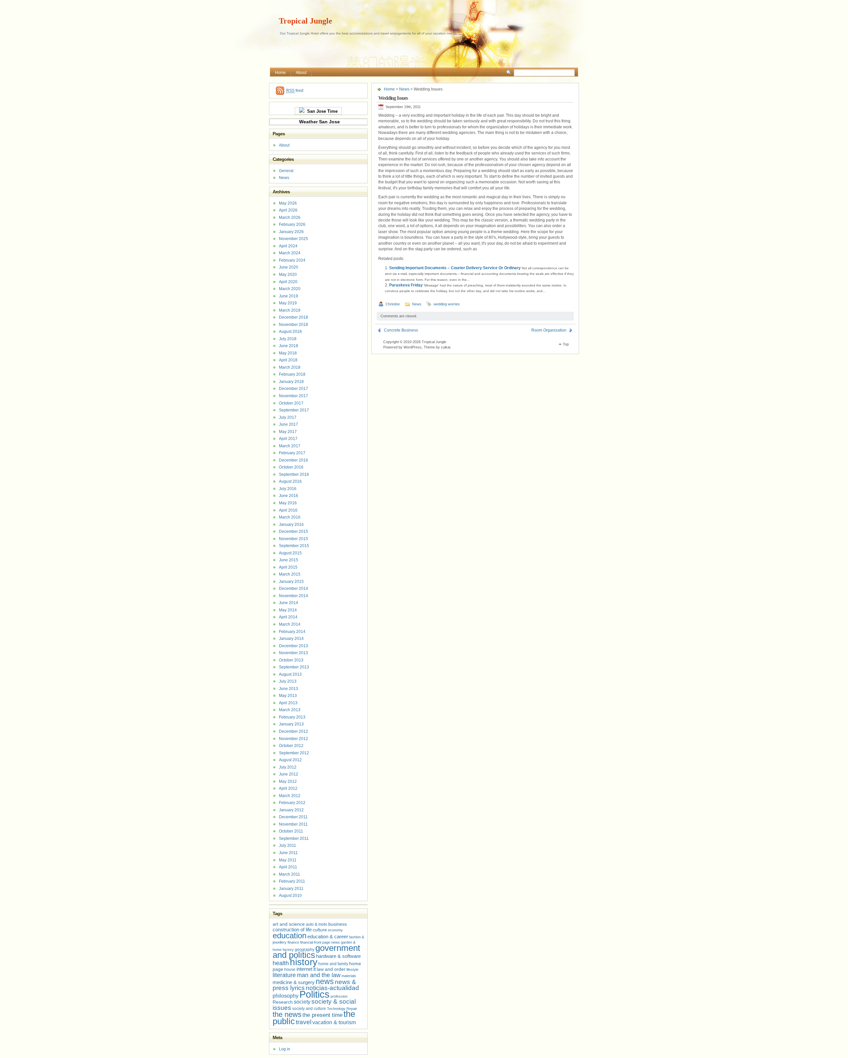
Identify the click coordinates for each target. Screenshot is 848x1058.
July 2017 (287, 417)
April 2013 (288, 703)
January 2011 (291, 888)
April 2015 (288, 567)
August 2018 (290, 331)
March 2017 (289, 446)
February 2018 (292, 374)
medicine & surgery (294, 982)
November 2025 (293, 238)
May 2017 (288, 431)
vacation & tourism (334, 1022)
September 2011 (294, 838)
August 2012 (290, 760)
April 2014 (288, 617)
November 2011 (293, 824)
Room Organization (548, 330)
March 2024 (289, 253)
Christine (393, 304)
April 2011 (288, 867)
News (404, 89)
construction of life (292, 929)
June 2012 (288, 774)
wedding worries (447, 304)
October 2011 (291, 831)
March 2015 (289, 574)
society (302, 1002)
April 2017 (288, 438)
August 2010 (290, 895)
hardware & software (338, 956)
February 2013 (292, 717)
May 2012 (288, 781)
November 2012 (293, 738)
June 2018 (288, 345)
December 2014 (293, 588)
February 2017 (292, 453)
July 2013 (287, 681)
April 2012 (288, 788)
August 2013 (290, 674)
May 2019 (288, 303)
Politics (314, 994)
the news (287, 1014)
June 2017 (288, 424)
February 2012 (292, 802)
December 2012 (293, 731)
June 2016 (288, 495)
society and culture (309, 1008)
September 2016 (294, 474)
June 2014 (288, 602)
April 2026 (288, 210)
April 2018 (288, 360)
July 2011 (287, 845)
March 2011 (289, 874)
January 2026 (291, 231)
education (289, 935)
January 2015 (291, 581)
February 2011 (292, 881)
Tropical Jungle (305, 21)
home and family (333, 964)
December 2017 (293, 388)
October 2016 (291, 467)
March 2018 (289, 367)
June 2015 (288, 560)
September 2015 (294, 545)
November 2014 (293, 595)
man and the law (319, 975)
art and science (289, 924)
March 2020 (289, 288)
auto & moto (316, 924)
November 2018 (293, 324)
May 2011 (287, 860)
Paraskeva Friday (406, 285)
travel (303, 1022)
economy (335, 930)
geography (304, 949)
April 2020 (288, 282)
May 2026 (288, 203)
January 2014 (291, 638)
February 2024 (292, 260)
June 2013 (288, 688)
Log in (284, 1049)
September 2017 (294, 410)
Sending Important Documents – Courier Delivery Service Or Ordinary (455, 268)
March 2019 (289, 310)
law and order (331, 969)
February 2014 (292, 631)
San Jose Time (321, 111)
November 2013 (293, 653)
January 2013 (291, 724)
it (314, 969)
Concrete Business (401, 330)
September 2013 (294, 667)
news (325, 981)
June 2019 (288, 296)
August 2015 (290, 553)
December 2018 (293, 317)
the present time (322, 1015)
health (281, 963)
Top (566, 344)
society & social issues (314, 1004)
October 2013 (291, 660)
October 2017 (291, 403)
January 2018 (291, 381)
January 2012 (291, 810)
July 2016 (287, 488)
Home (280, 72)
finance (293, 942)
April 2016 (288, 510)
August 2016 (290, 481)
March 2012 (289, 795)
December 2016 (293, 460)
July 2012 (287, 767)
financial (306, 942)
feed (294, 90)
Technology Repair (342, 1009)
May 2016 (288, 503)
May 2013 (288, 695)
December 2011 (293, 817)
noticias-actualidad (332, 987)
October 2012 (291, 745)
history (303, 962)
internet (304, 969)
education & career (327, 936)
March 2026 (289, 217)
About (301, 72)
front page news (327, 942)
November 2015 (293, 538)
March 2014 (289, 624)
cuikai (445, 347)
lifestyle (352, 969)
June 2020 (288, 267)
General (286, 170)
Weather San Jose (319, 121)
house (289, 969)
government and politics (316, 951)
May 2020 (288, 274)
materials (349, 976)
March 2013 (289, 710)
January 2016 (291, 524)
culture (320, 929)
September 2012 (294, 753)
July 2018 (287, 339)
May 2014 (288, 610)
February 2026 (292, 224)
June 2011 (288, 852)
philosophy (285, 996)
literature (284, 975)
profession (339, 996)
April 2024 (288, 246)
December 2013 (293, 646)
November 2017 (293, 396)
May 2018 (288, 353)
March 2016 (289, 517)
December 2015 (293, 531)
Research (283, 1002)
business (337, 924)
